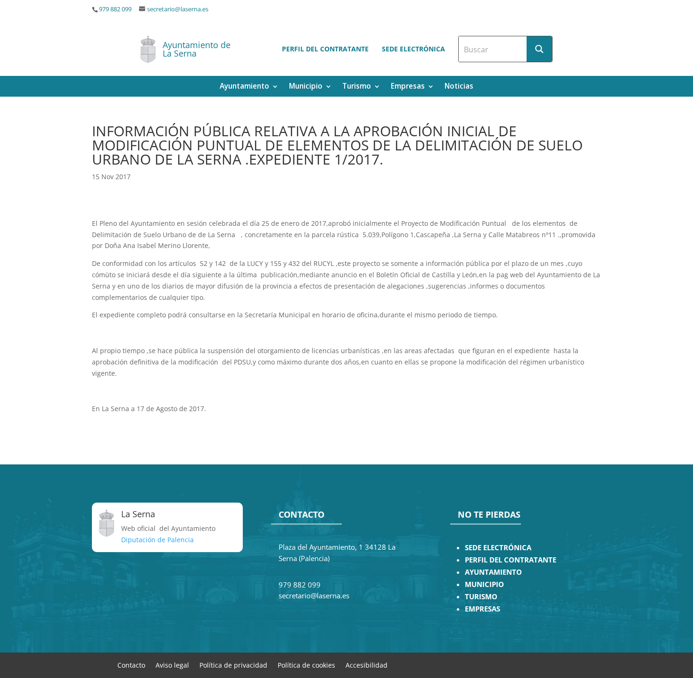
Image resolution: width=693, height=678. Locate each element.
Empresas (408, 87)
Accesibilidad (367, 665)
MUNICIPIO (484, 584)
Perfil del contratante (325, 48)
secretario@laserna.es (177, 9)
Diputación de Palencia (157, 539)
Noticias (459, 87)
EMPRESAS (482, 609)
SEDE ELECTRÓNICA (498, 548)
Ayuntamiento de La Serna (197, 49)
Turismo (356, 87)
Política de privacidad (233, 665)
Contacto (131, 665)
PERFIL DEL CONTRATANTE (510, 560)
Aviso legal (172, 665)
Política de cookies (306, 665)
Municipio (305, 87)
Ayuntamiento (244, 87)
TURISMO (481, 597)
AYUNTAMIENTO (493, 572)
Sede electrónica (413, 48)
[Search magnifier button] (539, 49)
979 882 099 (115, 9)
